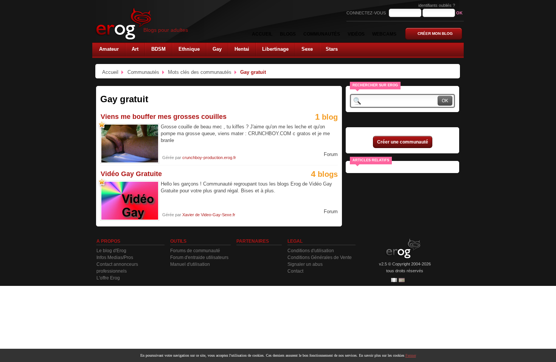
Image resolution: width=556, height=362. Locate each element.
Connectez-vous (366, 13)
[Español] (402, 280)
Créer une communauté (402, 142)
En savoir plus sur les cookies (381, 355)
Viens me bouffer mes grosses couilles (164, 116)
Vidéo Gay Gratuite (131, 174)
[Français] (394, 280)
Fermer (410, 355)
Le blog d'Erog (111, 250)
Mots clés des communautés (199, 72)
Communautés (143, 72)
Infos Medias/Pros (114, 257)
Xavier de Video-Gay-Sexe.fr (208, 214)
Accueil (110, 72)
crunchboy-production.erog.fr (209, 157)
